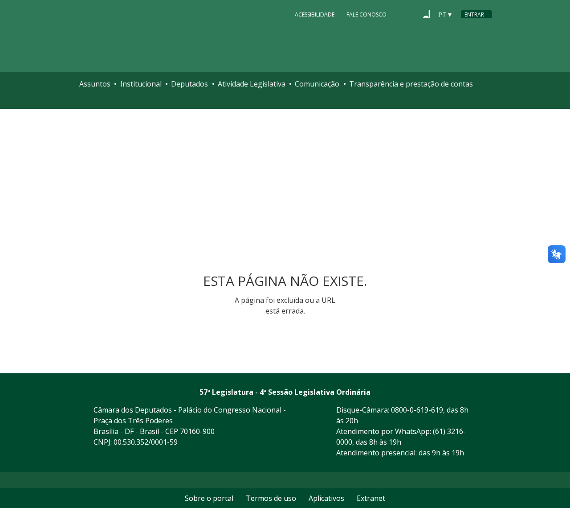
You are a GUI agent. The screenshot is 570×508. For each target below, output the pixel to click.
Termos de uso (271, 498)
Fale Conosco (366, 14)
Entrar (474, 14)
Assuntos (94, 84)
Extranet (371, 498)
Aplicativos (326, 498)
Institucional (141, 84)
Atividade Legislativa (251, 84)
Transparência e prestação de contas (411, 84)
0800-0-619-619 (417, 410)
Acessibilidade (314, 14)
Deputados (189, 84)
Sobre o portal (209, 498)
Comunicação (317, 84)
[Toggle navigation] (87, 102)
